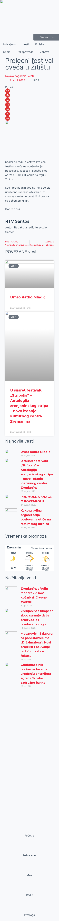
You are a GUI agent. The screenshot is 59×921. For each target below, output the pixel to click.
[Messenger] (29, 95)
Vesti (26, 44)
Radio (29, 895)
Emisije (39, 44)
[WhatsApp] (29, 109)
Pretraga (29, 915)
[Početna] (29, 829)
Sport (6, 52)
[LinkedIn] (29, 100)
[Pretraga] (29, 909)
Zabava (44, 52)
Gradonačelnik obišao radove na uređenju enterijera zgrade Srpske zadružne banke (36, 673)
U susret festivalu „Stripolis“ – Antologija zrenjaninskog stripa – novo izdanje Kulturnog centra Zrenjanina (29, 405)
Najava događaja (15, 76)
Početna (29, 835)
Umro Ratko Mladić (27, 297)
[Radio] (29, 889)
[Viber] (29, 104)
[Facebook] (29, 90)
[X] (29, 114)
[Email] (29, 118)
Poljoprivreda (25, 52)
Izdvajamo (9, 44)
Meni (29, 875)
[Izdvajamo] (29, 849)
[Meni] (29, 869)
